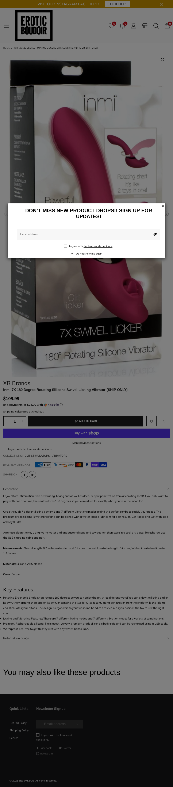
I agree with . (91, 246)
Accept (157, 780)
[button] (155, 234)
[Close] (162, 205)
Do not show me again (89, 253)
